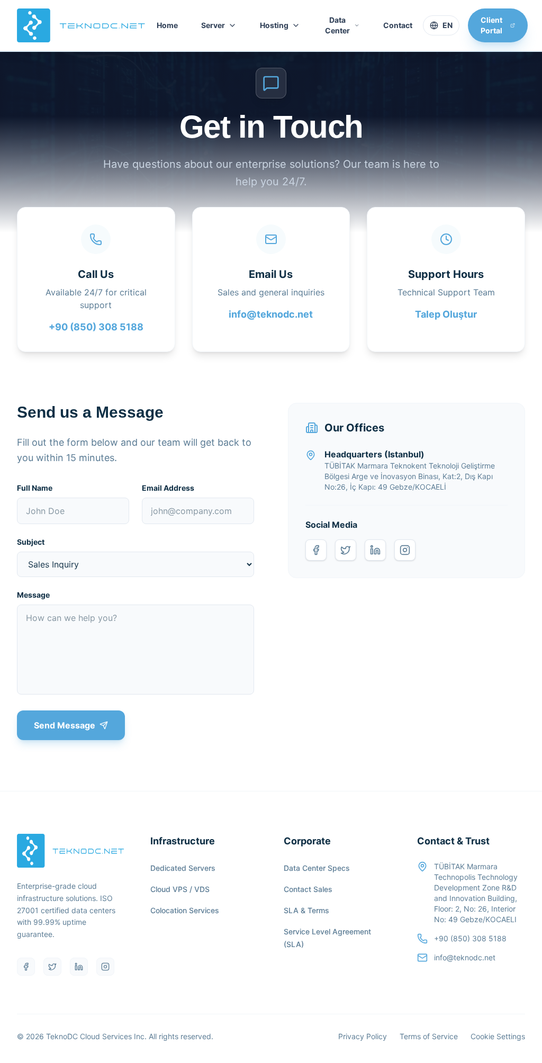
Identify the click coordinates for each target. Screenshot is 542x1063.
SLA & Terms (306, 910)
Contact (397, 25)
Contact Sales (308, 889)
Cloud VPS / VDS (180, 889)
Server (213, 25)
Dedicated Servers (182, 867)
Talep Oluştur (446, 314)
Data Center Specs (317, 867)
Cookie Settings (498, 1036)
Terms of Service (429, 1036)
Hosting (274, 25)
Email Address (168, 487)
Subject (30, 541)
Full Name (34, 487)
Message (33, 594)
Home (167, 25)
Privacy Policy (362, 1036)
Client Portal (491, 25)
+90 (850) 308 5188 (96, 326)
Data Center (337, 25)
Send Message (64, 725)
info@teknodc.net (271, 314)
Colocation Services (184, 910)
